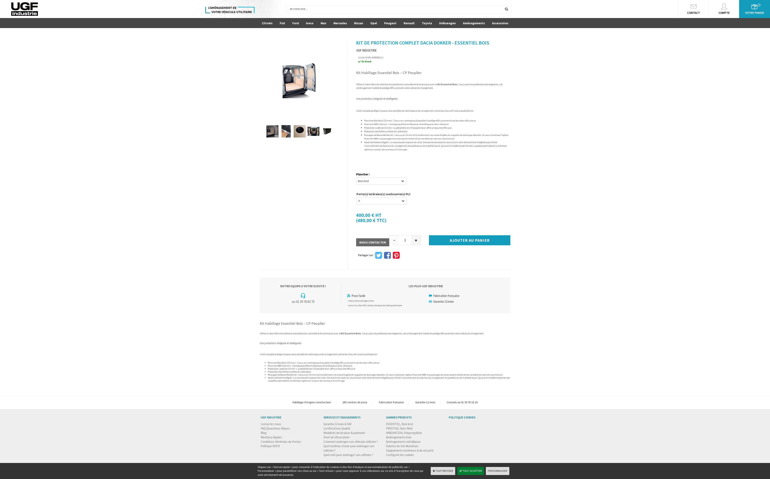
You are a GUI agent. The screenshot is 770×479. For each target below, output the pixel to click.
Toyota (427, 23)
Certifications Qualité (336, 428)
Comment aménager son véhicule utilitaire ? (350, 442)
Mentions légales (271, 437)
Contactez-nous (271, 424)
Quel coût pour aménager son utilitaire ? (348, 455)
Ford (295, 23)
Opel (373, 23)
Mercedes (340, 23)
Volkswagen (447, 23)
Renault (409, 23)
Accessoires (500, 23)
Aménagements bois (398, 437)
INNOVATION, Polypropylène (404, 433)
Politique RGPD (270, 446)
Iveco (309, 23)
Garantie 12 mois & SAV (337, 424)
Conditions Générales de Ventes (281, 442)
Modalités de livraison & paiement (344, 433)
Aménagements (474, 23)
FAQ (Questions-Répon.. (276, 428)
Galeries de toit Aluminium (402, 446)
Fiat (282, 23)
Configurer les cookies (400, 455)
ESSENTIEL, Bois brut (399, 424)
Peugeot (390, 23)
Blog (263, 433)
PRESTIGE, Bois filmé (399, 428)
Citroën (267, 23)
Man (323, 23)
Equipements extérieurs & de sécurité (410, 450)
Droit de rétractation (336, 437)
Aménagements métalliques (403, 442)
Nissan (358, 23)
